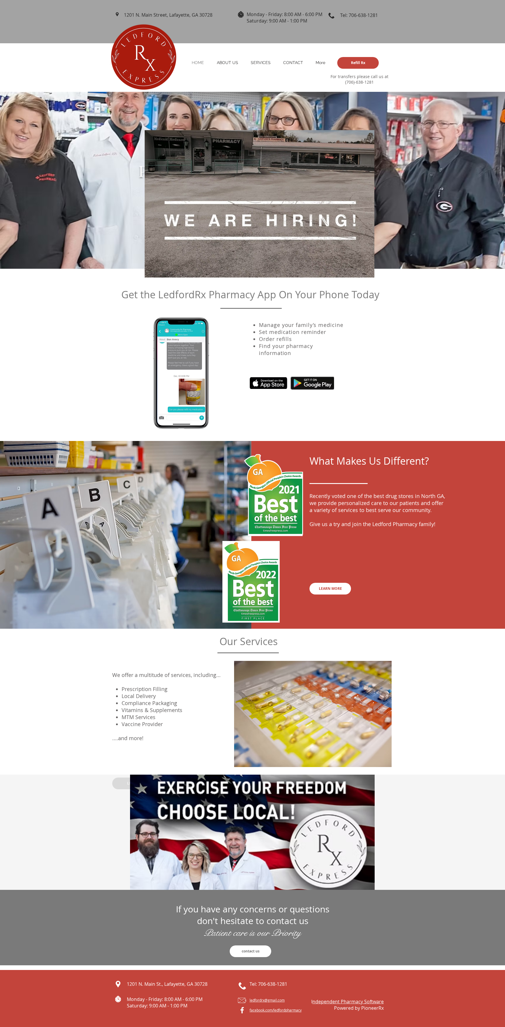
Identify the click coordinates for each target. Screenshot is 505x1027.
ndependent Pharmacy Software (348, 1001)
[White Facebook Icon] (242, 1010)
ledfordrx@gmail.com (267, 1000)
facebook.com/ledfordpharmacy (276, 1010)
